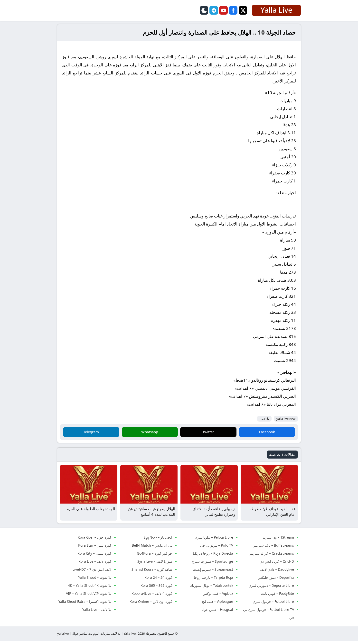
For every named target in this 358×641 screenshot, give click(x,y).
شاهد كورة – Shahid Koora (152, 569)
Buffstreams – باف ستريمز (273, 545)
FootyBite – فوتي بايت (277, 593)
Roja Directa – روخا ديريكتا (213, 553)
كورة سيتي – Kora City (94, 553)
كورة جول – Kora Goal (94, 537)
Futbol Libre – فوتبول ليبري (273, 601)
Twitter (208, 431)
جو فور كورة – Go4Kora (154, 553)
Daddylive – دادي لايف (277, 569)
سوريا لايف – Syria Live (154, 561)
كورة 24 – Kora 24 (158, 577)
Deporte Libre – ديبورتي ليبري (271, 585)
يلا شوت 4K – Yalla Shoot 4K (89, 585)
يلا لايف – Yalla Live (96, 609)
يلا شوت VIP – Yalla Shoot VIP (88, 593)
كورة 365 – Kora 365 (156, 585)
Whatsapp (149, 431)
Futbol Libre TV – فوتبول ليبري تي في (268, 613)
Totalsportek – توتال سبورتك (211, 585)
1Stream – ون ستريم (278, 537)
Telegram (91, 431)
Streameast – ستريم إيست (213, 569)
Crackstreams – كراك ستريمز (271, 553)
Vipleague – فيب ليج (217, 601)
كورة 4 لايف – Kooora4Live (152, 593)
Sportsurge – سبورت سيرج (212, 561)
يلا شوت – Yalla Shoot (94, 577)
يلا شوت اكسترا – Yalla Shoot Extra (84, 601)
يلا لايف (264, 418)
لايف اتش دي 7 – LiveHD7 (92, 569)
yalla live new (285, 418)
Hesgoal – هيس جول (217, 609)
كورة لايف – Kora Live (94, 561)
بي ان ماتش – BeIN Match (152, 545)
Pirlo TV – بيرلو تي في (216, 545)
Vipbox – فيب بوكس (218, 593)
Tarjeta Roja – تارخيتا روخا (213, 577)
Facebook (267, 431)
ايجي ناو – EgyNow (158, 537)
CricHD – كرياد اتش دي (277, 561)
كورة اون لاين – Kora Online (151, 601)
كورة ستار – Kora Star (94, 545)
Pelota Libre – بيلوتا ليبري (214, 537)
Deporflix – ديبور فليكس (276, 577)
